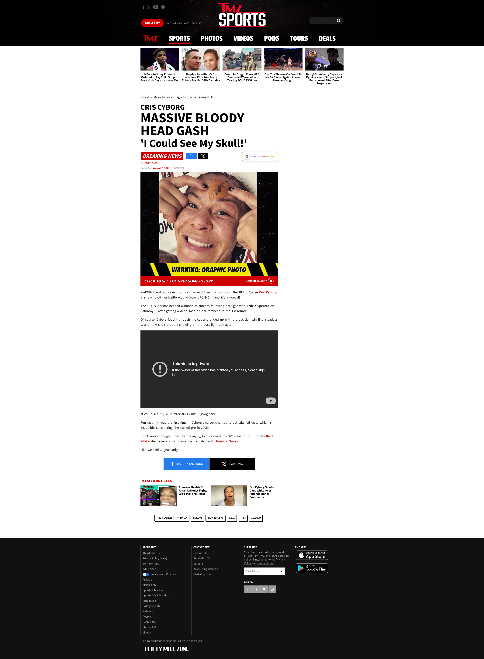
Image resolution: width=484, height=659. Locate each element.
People (147, 616)
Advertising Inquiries (205, 569)
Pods (271, 38)
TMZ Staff (150, 163)
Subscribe (281, 571)
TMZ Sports (215, 518)
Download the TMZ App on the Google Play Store (312, 568)
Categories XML (152, 606)
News (150, 38)
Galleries (148, 611)
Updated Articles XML (156, 595)
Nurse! (256, 518)
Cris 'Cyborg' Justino (172, 518)
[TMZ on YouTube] (264, 589)
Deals (327, 38)
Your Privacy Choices (163, 574)
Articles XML (150, 584)
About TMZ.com (152, 553)
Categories (149, 600)
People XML (150, 621)
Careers (198, 563)
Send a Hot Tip (202, 558)
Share (189, 464)
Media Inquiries (202, 574)
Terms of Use (151, 563)
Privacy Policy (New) (155, 558)
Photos (212, 38)
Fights (197, 518)
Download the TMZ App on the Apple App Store (312, 555)
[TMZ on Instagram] (163, 7)
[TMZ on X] (149, 7)
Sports (179, 38)
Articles (147, 579)
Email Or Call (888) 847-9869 (183, 23)
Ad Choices (149, 569)
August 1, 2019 (161, 168)
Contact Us (200, 553)
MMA (232, 518)
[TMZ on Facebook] (143, 7)
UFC (242, 518)
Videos (243, 38)
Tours (299, 38)
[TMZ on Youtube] (156, 7)
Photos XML (150, 627)
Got (152, 23)
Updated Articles (153, 590)
